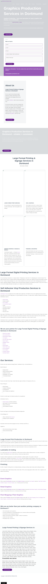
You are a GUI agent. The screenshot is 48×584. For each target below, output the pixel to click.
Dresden (8, 538)
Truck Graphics (5, 349)
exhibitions (11, 100)
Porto (29, 543)
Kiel (12, 547)
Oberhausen (27, 547)
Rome (12, 531)
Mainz (27, 552)
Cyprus (30, 561)
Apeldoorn (15, 556)
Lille (33, 553)
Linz (26, 549)
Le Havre (31, 550)
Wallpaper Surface (6, 342)
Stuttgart (25, 535)
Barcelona (4, 532)
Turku (3, 555)
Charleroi (17, 549)
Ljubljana (12, 544)
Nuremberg (4, 538)
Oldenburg (11, 556)
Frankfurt (4, 535)
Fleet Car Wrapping (39, 497)
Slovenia (30, 565)
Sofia (16, 532)
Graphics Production (9, 18)
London (3, 531)
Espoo (14, 549)
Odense (24, 552)
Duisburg (19, 537)
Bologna (9, 540)
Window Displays (6, 401)
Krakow (16, 534)
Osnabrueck (25, 555)
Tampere (3, 552)
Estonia (11, 562)
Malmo (26, 544)
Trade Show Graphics (42, 481)
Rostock (23, 549)
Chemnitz (23, 544)
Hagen (20, 549)
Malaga (9, 537)
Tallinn (32, 538)
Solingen (20, 555)
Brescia (12, 552)
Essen (14, 535)
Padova (34, 547)
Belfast (12, 543)
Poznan (28, 535)
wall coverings (18, 458)
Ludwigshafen (30, 555)
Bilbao (30, 540)
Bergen (20, 547)
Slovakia (26, 565)
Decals (18, 252)
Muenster (8, 544)
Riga (7, 534)
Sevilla (27, 534)
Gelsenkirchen (21, 543)
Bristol (3, 540)
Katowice (4, 541)
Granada (28, 546)
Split (13, 550)
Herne (18, 553)
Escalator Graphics (6, 351)
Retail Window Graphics (7, 336)
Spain (33, 565)
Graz (6, 547)
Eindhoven (10, 550)
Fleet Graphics (18, 495)
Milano (7, 532)
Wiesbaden (4, 544)
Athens (9, 534)
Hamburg (24, 531)
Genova (33, 534)
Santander (30, 552)
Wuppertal (18, 540)
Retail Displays (5, 345)
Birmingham (22, 532)
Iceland (30, 562)
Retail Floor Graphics (6, 333)
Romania (13, 565)
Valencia (19, 534)
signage (20, 22)
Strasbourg (13, 546)
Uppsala (15, 552)
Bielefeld (22, 541)
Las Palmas (26, 540)
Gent (17, 547)
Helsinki (6, 537)
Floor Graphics (5, 302)
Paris (14, 531)
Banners (4, 343)
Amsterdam (24, 534)
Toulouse (22, 540)
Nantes (22, 546)
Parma (18, 555)
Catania (9, 541)
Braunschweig (18, 546)
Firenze (15, 540)
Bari (14, 541)
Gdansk (20, 538)
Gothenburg (16, 538)
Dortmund (21, 535)
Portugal (9, 565)
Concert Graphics (12, 482)
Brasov (25, 541)
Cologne (26, 532)
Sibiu (13, 555)
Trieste (23, 547)
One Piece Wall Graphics (7, 339)
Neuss (26, 556)
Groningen (31, 553)
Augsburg (4, 546)
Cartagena (9, 555)
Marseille (4, 534)
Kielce (3, 549)
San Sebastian (13, 553)
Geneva (27, 553)
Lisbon (3, 537)
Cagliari (24, 553)
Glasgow (7, 535)
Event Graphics (6, 478)
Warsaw (28, 531)
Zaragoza (11, 535)
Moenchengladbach (17, 544)
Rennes (20, 550)
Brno (12, 540)
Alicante (32, 543)
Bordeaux (6, 549)
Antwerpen (12, 538)
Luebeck (30, 547)
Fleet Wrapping (5, 495)
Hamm (7, 553)
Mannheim (29, 541)
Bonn (7, 543)
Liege (34, 550)
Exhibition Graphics (3, 482)
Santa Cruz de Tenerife (31, 549)
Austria (10, 561)
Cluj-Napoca (18, 541)
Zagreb (32, 532)
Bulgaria (23, 561)
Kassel (24, 550)
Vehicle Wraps (5, 299)
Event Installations (6, 348)
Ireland (33, 562)
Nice (7, 541)
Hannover (23, 537)
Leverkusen (4, 556)
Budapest (21, 531)
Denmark (7, 562)
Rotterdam (18, 535)
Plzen (15, 555)
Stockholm (13, 534)
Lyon (34, 538)
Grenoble (23, 556)
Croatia (27, 561)
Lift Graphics (5, 337)
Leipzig (33, 537)
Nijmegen (19, 556)
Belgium (12, 561)
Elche (10, 552)
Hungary (26, 562)
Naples (18, 532)
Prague (13, 532)
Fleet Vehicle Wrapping (32, 497)
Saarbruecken (20, 552)
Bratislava (24, 538)
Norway (3, 565)
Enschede (29, 556)
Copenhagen (30, 537)
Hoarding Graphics (6, 352)
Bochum (6, 540)
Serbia (24, 565)
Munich (10, 532)
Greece (23, 562)
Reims (10, 553)
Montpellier (11, 549)
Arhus (15, 543)
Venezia (9, 543)
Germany (20, 562)
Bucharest (17, 531)
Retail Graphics (5, 340)
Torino (29, 532)
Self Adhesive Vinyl (3, 293)
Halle (7, 546)
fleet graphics (12, 113)
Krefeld (31, 546)
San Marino (20, 565)
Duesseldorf (32, 535)
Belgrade (31, 531)
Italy (35, 562)
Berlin (6, 531)
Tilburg (7, 552)
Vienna (35, 531)
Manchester (28, 538)
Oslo (26, 537)
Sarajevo (16, 537)
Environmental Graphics (7, 304)
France (17, 562)
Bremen (12, 537)
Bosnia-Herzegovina (18, 561)
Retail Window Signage (42, 489)
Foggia (8, 556)
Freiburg (3, 550)
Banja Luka (27, 550)
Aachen (25, 546)
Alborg (34, 555)
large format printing (15, 22)
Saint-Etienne (16, 550)
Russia (16, 565)
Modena (20, 553)
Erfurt (7, 550)
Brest (18, 543)
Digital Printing (9, 452)
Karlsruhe (26, 543)
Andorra (6, 561)
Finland (14, 562)
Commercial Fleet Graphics (11, 499)
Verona (9, 546)
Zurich (12, 541)
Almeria (6, 555)
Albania (3, 561)
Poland (6, 565)
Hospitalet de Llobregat (32, 544)
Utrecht (15, 547)
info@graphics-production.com (12, 73)
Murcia (33, 540)
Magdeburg (9, 547)
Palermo (30, 534)
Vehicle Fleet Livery (6, 346)
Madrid (9, 531)
